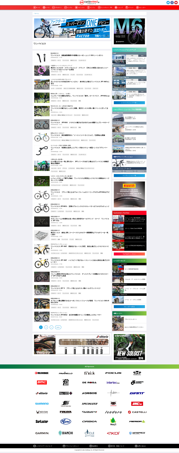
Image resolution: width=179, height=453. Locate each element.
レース (47, 7)
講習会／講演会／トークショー (65, 115)
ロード (59, 60)
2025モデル (129, 171)
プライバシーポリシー (72, 446)
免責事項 (95, 446)
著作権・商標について (117, 446)
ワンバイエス (66, 60)
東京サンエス (74, 60)
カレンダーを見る (129, 306)
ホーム (37, 13)
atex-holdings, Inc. (87, 450)
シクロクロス (59, 88)
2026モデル (118, 171)
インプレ (69, 7)
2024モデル (141, 171)
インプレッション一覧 (129, 175)
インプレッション (55, 253)
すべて (38, 7)
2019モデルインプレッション (76, 319)
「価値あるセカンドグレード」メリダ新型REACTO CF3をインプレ (135, 163)
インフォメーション (55, 140)
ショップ (120, 7)
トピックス (81, 7)
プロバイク (95, 88)
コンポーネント (82, 60)
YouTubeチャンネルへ (129, 254)
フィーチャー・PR (106, 7)
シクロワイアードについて (44, 446)
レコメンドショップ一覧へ (129, 102)
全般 (59, 239)
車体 (80, 100)
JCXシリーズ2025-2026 (69, 88)
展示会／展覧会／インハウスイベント (70, 140)
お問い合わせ (142, 446)
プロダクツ (58, 7)
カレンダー (142, 7)
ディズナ (73, 74)
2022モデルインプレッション (76, 253)
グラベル (65, 168)
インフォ (92, 7)
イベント (131, 7)
